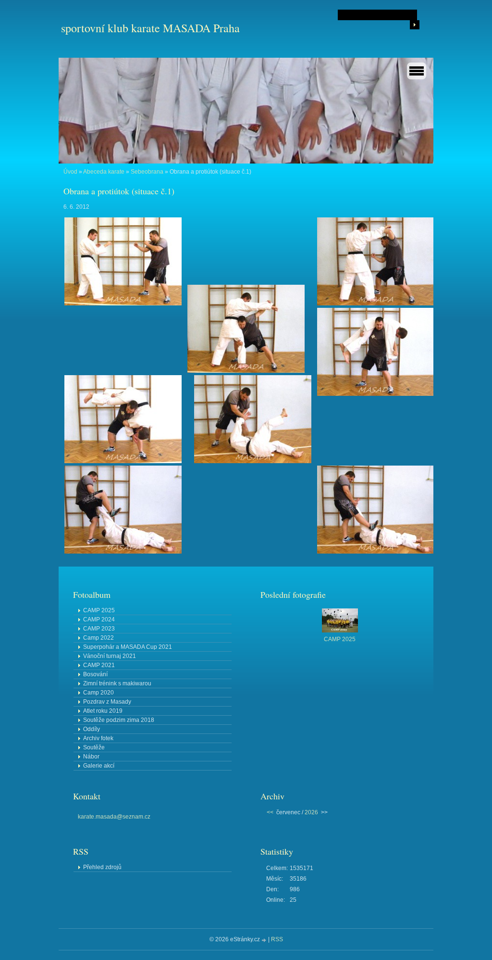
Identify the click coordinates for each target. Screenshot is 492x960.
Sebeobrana (147, 171)
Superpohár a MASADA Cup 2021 (127, 647)
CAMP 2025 (99, 610)
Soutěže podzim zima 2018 (118, 720)
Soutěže (94, 747)
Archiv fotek (98, 738)
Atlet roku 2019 (103, 710)
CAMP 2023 (99, 628)
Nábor (91, 756)
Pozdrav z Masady (107, 701)
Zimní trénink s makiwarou (117, 683)
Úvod (70, 171)
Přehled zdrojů (102, 867)
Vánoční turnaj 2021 (109, 656)
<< (270, 812)
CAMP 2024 (99, 619)
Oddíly (91, 729)
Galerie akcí (98, 765)
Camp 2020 (98, 692)
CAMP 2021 (99, 665)
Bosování (95, 674)
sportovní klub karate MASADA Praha (150, 28)
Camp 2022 (98, 637)
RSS (277, 939)
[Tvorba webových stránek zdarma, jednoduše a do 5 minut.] (264, 940)
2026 (311, 812)
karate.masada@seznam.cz (114, 816)
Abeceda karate (103, 171)
